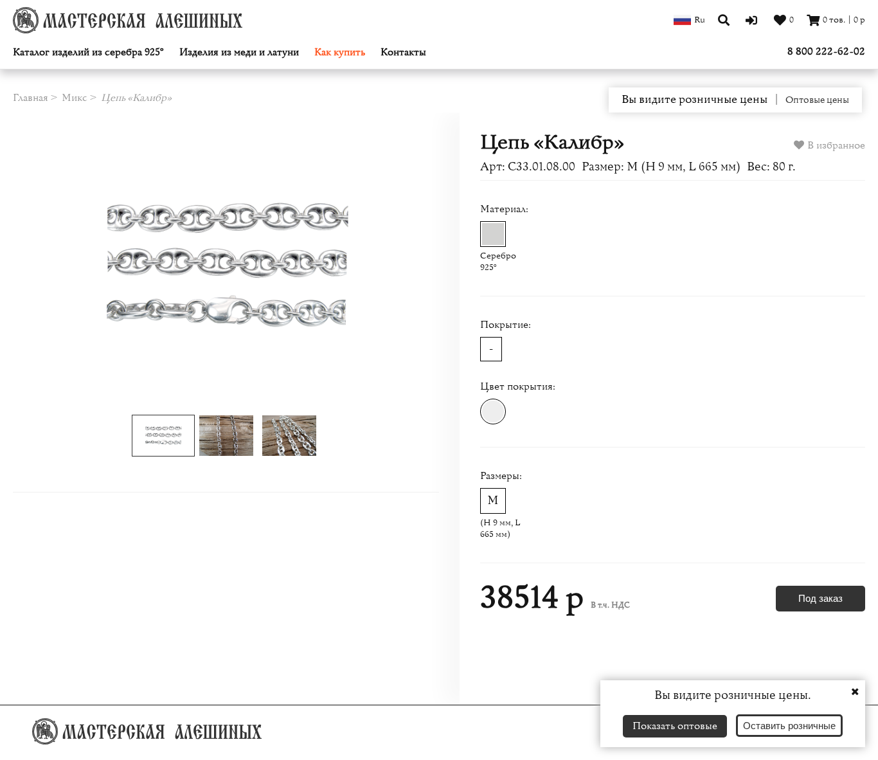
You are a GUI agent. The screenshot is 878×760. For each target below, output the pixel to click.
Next (396, 267)
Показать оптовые (674, 725)
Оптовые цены (817, 100)
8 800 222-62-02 (826, 51)
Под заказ (820, 598)
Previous (55, 267)
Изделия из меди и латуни (239, 52)
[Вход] (753, 20)
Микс (74, 97)
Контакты (403, 52)
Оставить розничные (789, 725)
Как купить (339, 52)
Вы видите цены (694, 99)
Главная (30, 97)
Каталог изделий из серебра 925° (88, 52)
